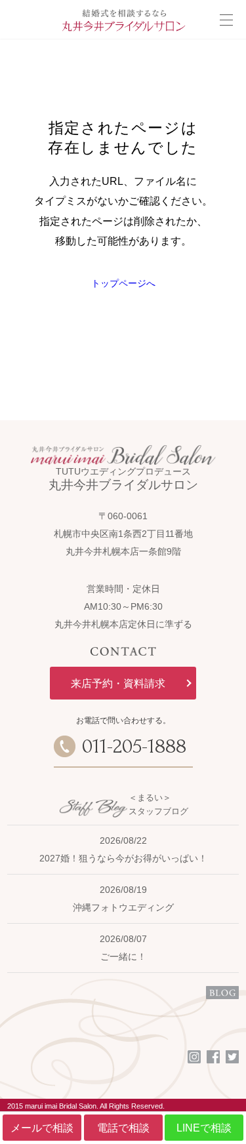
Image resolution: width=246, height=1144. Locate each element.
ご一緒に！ (123, 956)
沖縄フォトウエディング (123, 907)
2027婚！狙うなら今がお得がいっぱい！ (123, 858)
